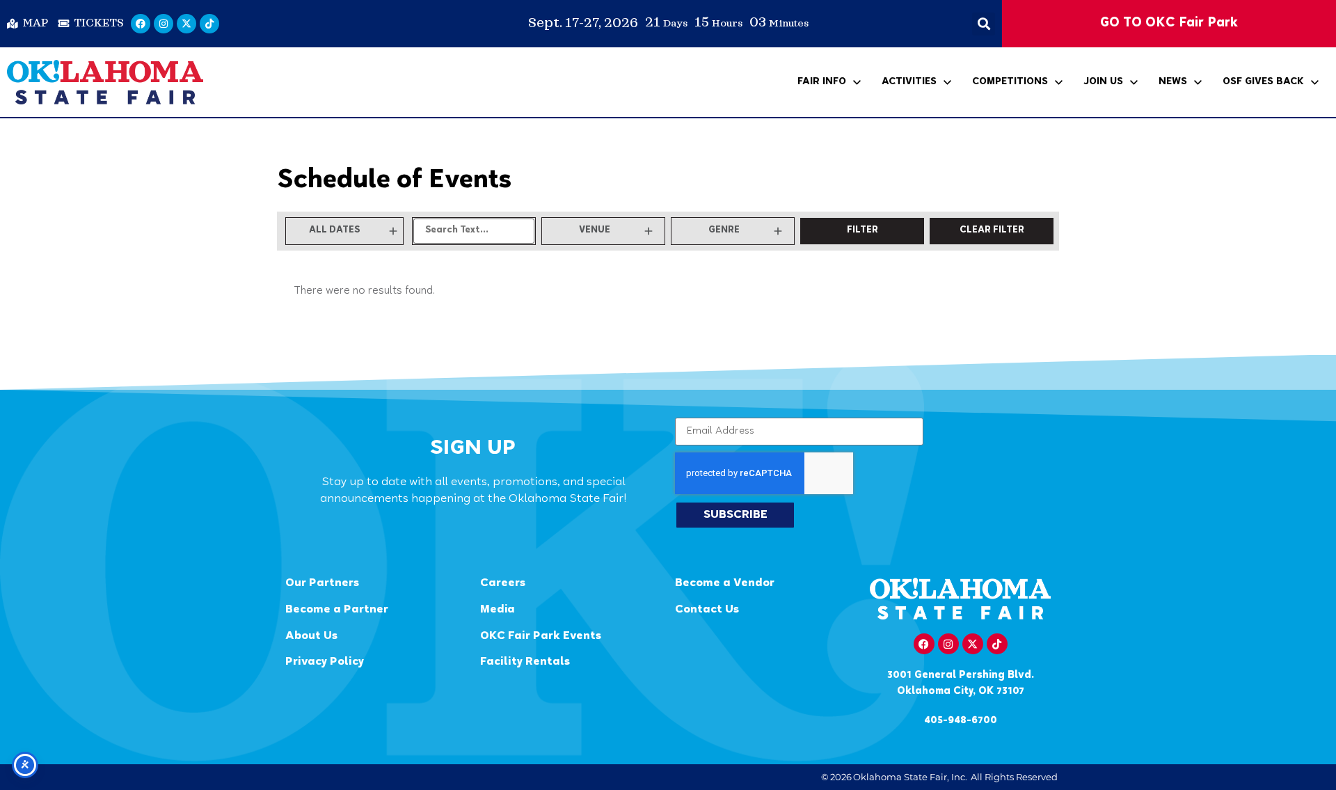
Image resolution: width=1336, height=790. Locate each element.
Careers (502, 583)
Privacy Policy (324, 662)
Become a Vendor (724, 583)
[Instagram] (163, 23)
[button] (983, 24)
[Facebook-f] (924, 643)
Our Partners (322, 583)
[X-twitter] (186, 23)
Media (497, 610)
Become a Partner (336, 610)
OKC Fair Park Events (540, 636)
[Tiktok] (209, 23)
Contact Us (707, 610)
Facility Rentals (525, 662)
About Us (311, 636)
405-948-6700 (960, 720)
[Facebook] (140, 23)
